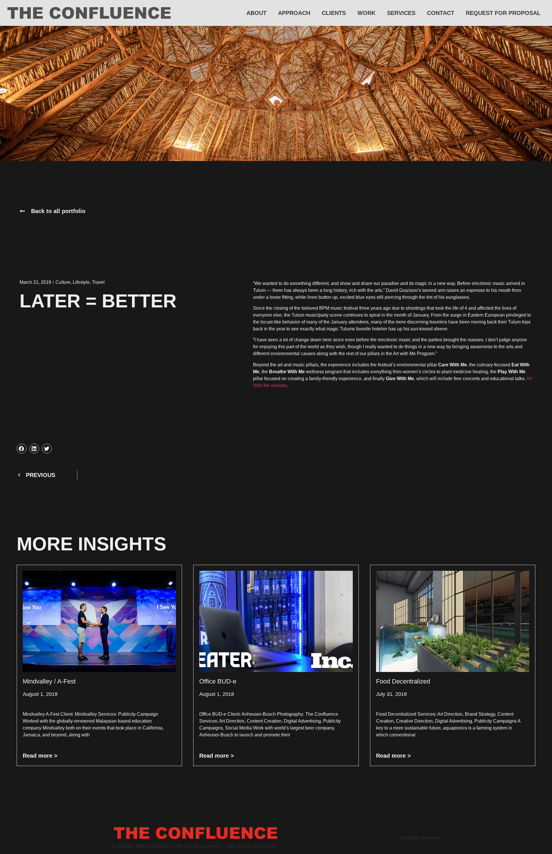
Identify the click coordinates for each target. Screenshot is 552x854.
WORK (366, 13)
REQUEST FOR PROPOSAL (503, 13)
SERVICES (401, 13)
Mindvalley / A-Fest (49, 681)
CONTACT (440, 13)
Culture (62, 282)
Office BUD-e (217, 681)
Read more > (40, 755)
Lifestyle (81, 282)
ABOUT (256, 13)
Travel (98, 282)
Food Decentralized (403, 681)
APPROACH (294, 13)
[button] (21, 448)
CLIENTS (334, 13)
